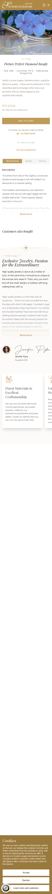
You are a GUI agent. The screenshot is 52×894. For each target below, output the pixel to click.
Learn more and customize (26, 888)
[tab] (12, 161)
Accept (26, 872)
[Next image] (49, 32)
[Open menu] (48, 5)
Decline (26, 880)
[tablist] (26, 161)
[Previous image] (2, 32)
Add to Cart (26, 121)
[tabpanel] (26, 194)
